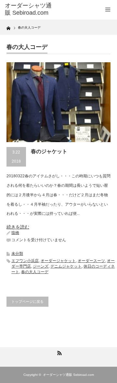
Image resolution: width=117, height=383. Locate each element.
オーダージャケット (58, 260)
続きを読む (17, 226)
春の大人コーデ (34, 272)
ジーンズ (40, 266)
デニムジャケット (66, 266)
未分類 (17, 253)
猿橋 (15, 232)
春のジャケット (49, 151)
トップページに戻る (27, 301)
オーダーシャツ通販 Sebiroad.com (28, 9)
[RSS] (58, 352)
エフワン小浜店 (25, 260)
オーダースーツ (91, 260)
